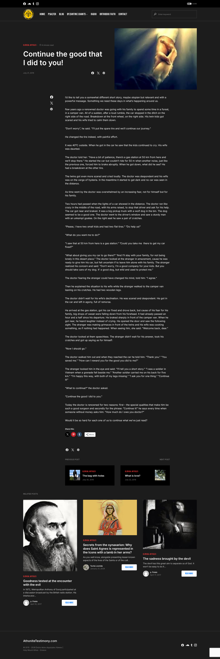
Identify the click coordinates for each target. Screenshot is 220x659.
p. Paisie (34, 601)
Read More (69, 602)
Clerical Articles (29, 45)
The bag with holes (93, 475)
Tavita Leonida (96, 566)
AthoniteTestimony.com (40, 641)
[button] (191, 4)
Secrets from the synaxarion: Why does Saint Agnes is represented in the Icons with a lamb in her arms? (108, 548)
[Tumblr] (33, 3)
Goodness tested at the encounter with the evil (47, 582)
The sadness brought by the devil (167, 558)
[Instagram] (37, 3)
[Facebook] (24, 3)
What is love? (132, 475)
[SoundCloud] (29, 3)
